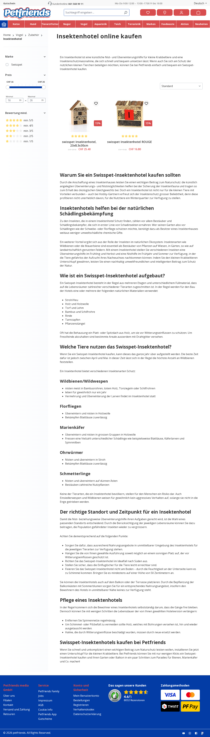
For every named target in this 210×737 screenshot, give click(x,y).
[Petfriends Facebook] (197, 733)
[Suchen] (125, 12)
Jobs (41, 696)
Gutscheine (45, 719)
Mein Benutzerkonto (86, 695)
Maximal (35, 98)
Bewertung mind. (16, 113)
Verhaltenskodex (83, 709)
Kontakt (8, 705)
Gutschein (9, 3)
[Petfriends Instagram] (191, 733)
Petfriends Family (48, 691)
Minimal (13, 98)
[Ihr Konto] (181, 12)
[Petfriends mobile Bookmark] (203, 733)
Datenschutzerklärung (87, 714)
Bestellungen (81, 700)
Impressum (45, 700)
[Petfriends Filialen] (165, 12)
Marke (9, 56)
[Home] (4, 24)
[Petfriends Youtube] (185, 733)
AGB (40, 705)
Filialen (7, 700)
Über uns (9, 695)
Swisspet (16, 64)
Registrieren (81, 705)
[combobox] (93, 12)
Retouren (9, 714)
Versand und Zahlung (16, 709)
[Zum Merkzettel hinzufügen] (96, 103)
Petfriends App (47, 714)
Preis (8, 75)
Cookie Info (45, 709)
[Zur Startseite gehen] (27, 12)
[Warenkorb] (198, 12)
